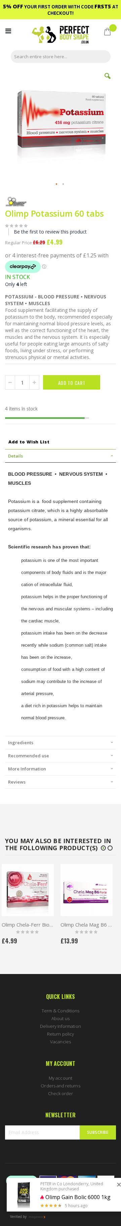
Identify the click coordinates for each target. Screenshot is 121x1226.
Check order (60, 1093)
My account (60, 1078)
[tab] (60, 456)
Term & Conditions (60, 1011)
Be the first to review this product (50, 231)
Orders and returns (60, 1086)
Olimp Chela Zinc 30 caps (28, 924)
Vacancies (60, 1042)
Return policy (60, 1034)
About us (60, 1018)
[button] (107, 81)
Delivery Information (60, 1026)
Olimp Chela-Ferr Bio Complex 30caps (87, 924)
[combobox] (61, 56)
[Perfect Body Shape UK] (60, 35)
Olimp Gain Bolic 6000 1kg (78, 1197)
